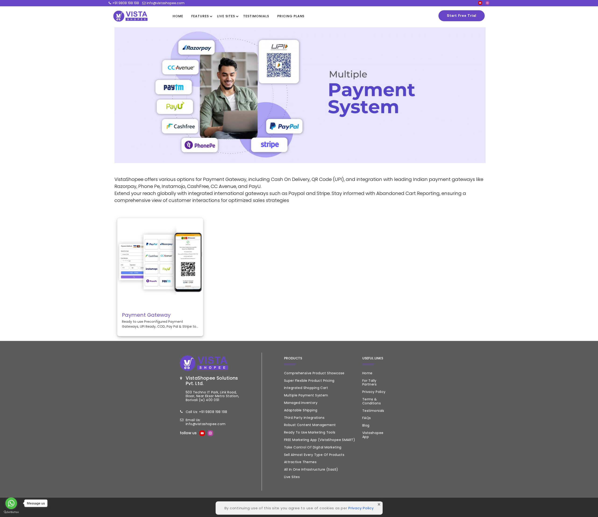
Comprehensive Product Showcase (314, 373)
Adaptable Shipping (300, 410)
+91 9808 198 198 (125, 3)
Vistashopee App (373, 434)
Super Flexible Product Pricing (309, 380)
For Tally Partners (369, 382)
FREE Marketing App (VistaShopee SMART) (319, 439)
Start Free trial (461, 16)
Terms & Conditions (371, 401)
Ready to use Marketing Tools (309, 432)
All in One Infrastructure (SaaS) (311, 469)
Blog (366, 425)
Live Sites (226, 16)
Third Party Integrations (304, 417)
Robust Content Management (310, 425)
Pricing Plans (291, 16)
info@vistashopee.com (166, 3)
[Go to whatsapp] (11, 503)
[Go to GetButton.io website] (11, 512)
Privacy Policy (374, 391)
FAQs (366, 418)
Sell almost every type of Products (314, 454)
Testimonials (256, 16)
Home (178, 16)
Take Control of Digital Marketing (313, 447)
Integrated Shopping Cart (306, 387)
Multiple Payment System (306, 395)
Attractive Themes (300, 462)
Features (200, 16)
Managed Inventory (300, 402)
